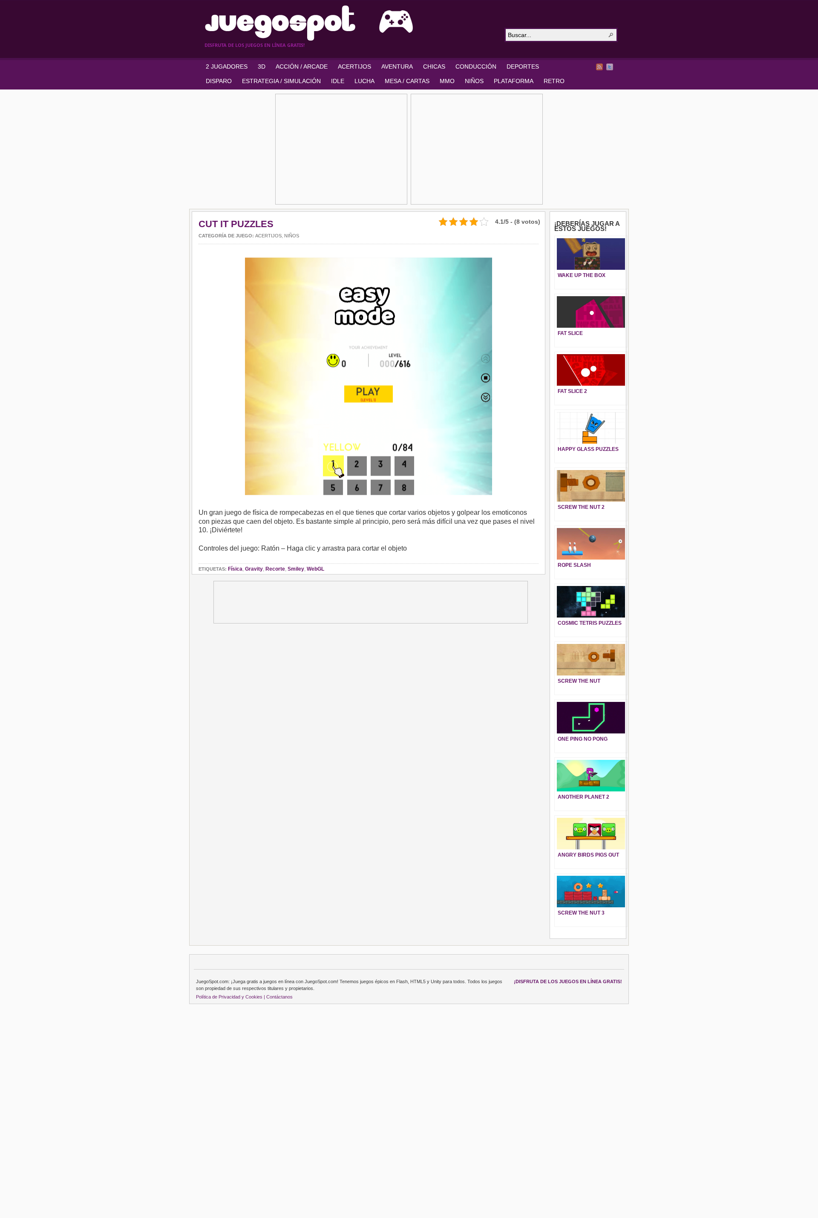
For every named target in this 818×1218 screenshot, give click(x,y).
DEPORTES (523, 66)
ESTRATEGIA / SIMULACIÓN (281, 81)
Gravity (254, 569)
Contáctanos (279, 996)
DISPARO (219, 81)
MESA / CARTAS (407, 81)
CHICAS (434, 66)
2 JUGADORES (227, 66)
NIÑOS (474, 81)
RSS (599, 66)
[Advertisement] (341, 149)
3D (261, 66)
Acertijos (268, 235)
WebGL (315, 569)
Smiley (296, 569)
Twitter (609, 66)
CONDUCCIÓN (475, 66)
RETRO (554, 81)
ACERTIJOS (354, 66)
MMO (447, 81)
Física (235, 569)
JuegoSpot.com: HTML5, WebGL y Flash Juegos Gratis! (349, 23)
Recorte (275, 569)
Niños (291, 235)
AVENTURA (397, 66)
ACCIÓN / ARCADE (302, 66)
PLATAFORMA (513, 81)
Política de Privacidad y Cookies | (230, 996)
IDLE (337, 81)
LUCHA (364, 81)
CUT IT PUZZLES (236, 224)
